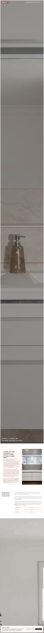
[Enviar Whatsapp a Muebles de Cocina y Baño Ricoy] (39, 2)
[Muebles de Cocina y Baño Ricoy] (4, 2)
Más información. (18, 630)
